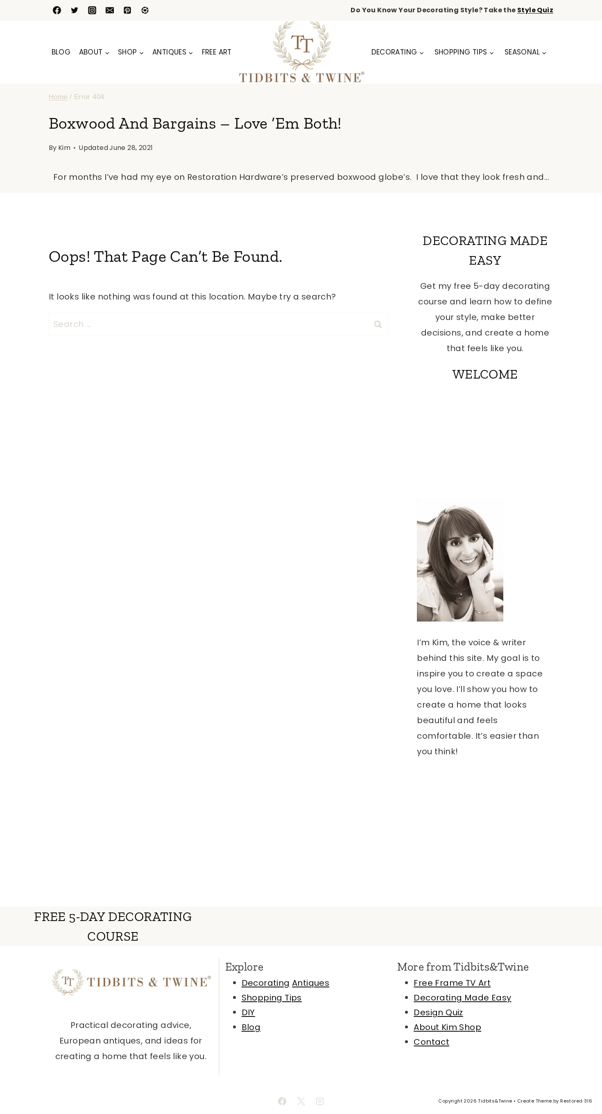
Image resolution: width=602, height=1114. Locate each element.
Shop (470, 1027)
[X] (301, 1101)
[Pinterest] (127, 10)
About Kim (436, 1027)
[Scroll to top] (581, 1081)
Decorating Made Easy (462, 997)
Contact (431, 1042)
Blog (61, 52)
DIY (248, 1012)
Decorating (266, 983)
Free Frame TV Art (452, 983)
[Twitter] (74, 10)
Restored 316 (576, 1101)
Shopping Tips (272, 997)
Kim (64, 147)
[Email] (110, 10)
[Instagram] (92, 10)
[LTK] (145, 10)
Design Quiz (438, 1012)
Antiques (310, 983)
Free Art (217, 52)
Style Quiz (535, 10)
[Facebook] (57, 10)
